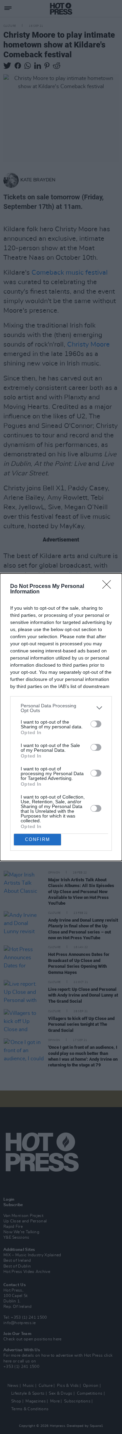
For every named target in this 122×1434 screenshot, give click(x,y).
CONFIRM (37, 839)
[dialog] (61, 717)
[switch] (95, 724)
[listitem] (61, 708)
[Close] (108, 586)
